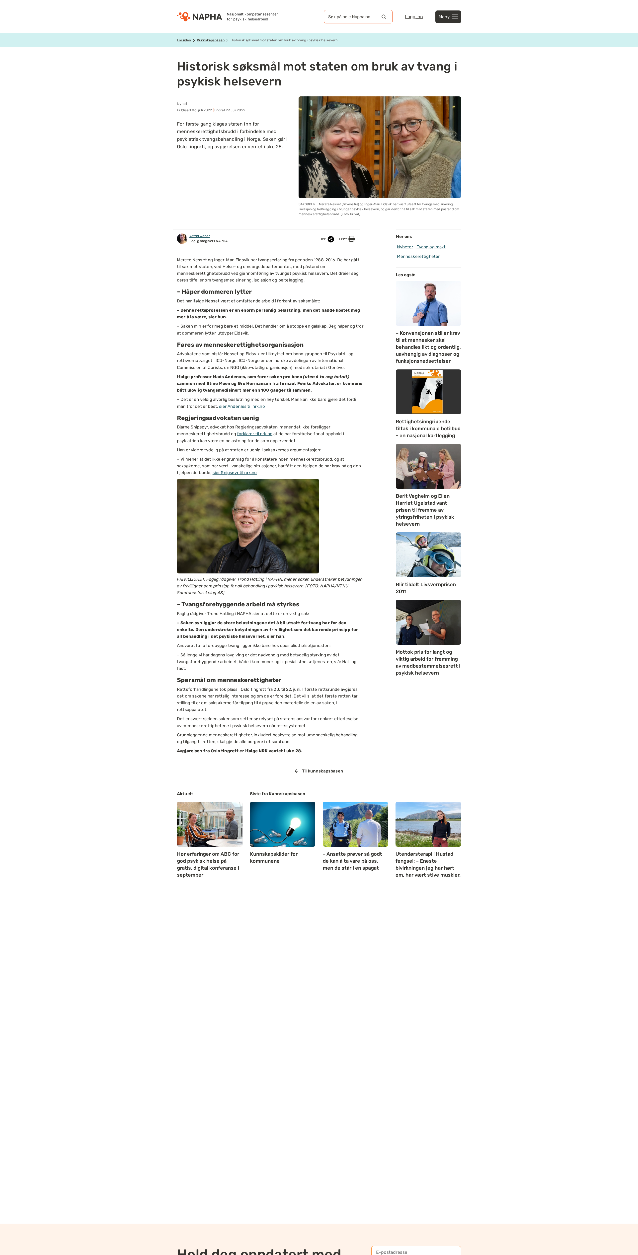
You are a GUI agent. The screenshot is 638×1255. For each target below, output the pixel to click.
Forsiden (184, 40)
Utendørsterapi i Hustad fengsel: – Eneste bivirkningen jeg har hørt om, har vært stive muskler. (428, 864)
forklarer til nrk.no (254, 433)
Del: (323, 239)
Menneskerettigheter (418, 256)
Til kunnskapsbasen (322, 770)
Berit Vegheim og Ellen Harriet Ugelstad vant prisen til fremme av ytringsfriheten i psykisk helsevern (425, 510)
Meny (444, 16)
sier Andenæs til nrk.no (242, 406)
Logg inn (414, 16)
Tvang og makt (431, 246)
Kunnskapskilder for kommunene (274, 857)
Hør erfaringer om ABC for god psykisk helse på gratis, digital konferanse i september (208, 864)
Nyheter (405, 246)
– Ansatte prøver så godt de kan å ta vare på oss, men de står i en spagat (352, 861)
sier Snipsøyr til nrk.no (235, 472)
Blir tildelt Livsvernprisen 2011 (426, 587)
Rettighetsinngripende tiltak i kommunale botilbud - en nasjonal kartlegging (428, 428)
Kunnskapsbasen (211, 40)
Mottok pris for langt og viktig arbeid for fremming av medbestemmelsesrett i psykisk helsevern (428, 662)
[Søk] (383, 16)
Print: (343, 239)
